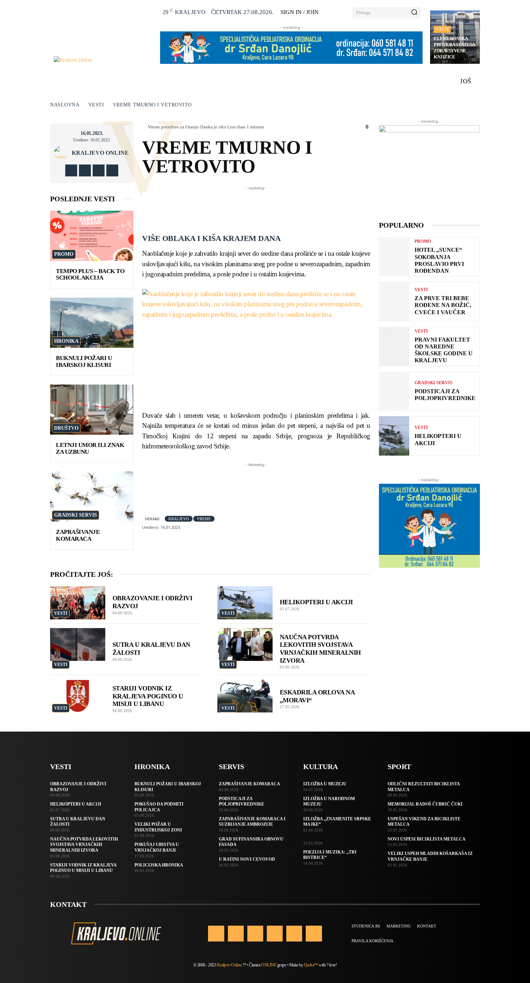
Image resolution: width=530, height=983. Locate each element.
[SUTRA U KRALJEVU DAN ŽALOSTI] (77, 644)
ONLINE (268, 964)
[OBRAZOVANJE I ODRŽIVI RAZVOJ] (77, 602)
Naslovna (64, 104)
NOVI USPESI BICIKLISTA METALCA (426, 839)
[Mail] (275, 934)
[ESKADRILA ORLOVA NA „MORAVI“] (245, 695)
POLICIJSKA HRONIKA (158, 865)
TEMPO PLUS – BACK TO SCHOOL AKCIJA (90, 274)
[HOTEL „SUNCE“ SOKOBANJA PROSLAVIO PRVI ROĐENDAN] (394, 256)
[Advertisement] (273, 208)
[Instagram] (85, 170)
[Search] (414, 12)
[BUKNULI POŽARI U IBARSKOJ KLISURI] (91, 323)
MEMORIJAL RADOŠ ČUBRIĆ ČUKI (425, 804)
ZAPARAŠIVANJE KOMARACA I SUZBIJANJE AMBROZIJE (252, 821)
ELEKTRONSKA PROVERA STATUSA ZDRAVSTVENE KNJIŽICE (454, 48)
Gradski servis (75, 515)
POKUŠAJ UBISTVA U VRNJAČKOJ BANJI (156, 847)
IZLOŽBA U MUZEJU (324, 783)
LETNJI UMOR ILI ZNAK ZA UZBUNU (90, 448)
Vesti (442, 29)
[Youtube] (112, 170)
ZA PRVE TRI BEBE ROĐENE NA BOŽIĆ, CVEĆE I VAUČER (443, 305)
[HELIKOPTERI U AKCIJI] (245, 602)
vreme (204, 519)
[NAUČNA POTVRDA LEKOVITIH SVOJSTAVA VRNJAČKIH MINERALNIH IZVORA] (245, 644)
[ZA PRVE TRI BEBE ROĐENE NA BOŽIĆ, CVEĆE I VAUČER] (394, 301)
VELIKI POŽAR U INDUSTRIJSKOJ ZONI (158, 827)
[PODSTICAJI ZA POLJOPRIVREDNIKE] (394, 391)
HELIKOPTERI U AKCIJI (316, 602)
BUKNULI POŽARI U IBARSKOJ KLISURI (84, 361)
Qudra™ (311, 964)
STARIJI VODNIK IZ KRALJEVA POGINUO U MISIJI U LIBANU (147, 696)
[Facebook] (71, 170)
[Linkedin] (255, 934)
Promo (64, 254)
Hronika (66, 341)
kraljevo (178, 519)
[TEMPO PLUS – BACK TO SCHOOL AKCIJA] (91, 236)
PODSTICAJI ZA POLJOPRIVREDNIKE (445, 394)
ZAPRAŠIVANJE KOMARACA (78, 535)
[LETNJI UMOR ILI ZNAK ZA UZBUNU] (91, 410)
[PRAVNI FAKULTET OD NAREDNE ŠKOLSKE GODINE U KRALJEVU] (394, 346)
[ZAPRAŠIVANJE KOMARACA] (91, 496)
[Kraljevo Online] (103, 60)
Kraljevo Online (100, 153)
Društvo (66, 428)
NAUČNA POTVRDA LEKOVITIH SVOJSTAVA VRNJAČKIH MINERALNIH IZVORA (84, 845)
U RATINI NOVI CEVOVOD (247, 859)
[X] (99, 170)
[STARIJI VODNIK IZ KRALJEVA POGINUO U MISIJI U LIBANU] (77, 695)
